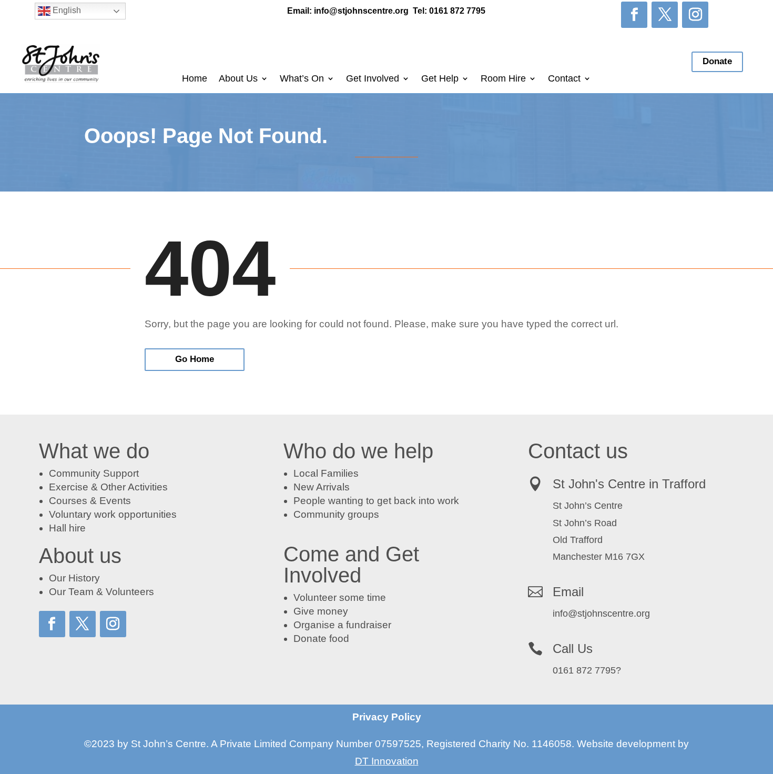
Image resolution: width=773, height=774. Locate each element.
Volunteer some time (339, 597)
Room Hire (503, 79)
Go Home (194, 359)
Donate (717, 61)
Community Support (94, 473)
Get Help (440, 79)
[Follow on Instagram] (695, 15)
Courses (68, 500)
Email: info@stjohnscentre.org (348, 10)
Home (194, 79)
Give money (320, 611)
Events (115, 500)
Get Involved (372, 79)
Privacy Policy (386, 716)
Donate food (321, 638)
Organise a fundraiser (342, 624)
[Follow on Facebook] (634, 15)
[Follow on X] (665, 15)
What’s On (302, 79)
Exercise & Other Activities (108, 486)
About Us (238, 79)
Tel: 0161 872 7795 (449, 10)
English (65, 10)
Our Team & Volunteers (101, 591)
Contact (564, 79)
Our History (74, 578)
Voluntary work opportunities (113, 514)
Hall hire (67, 528)
